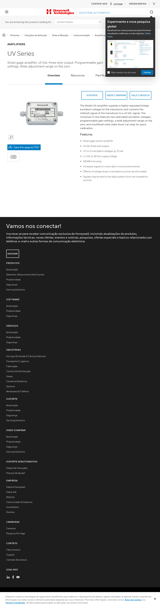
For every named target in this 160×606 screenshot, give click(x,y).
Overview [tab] (54, 75)
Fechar (147, 72)
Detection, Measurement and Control (25, 274)
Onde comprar (116, 95)
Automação (12, 269)
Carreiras (11, 528)
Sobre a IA (11, 492)
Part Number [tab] (103, 75)
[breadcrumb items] (4, 35)
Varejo (9, 376)
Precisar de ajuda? (15, 473)
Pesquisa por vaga (15, 533)
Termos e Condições (15, 602)
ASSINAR (13, 253)
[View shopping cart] (153, 3)
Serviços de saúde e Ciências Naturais (26, 356)
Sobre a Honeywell (15, 487)
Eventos (10, 512)
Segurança (11, 284)
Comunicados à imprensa (19, 502)
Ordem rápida (137, 3)
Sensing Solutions (15, 289)
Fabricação (12, 366)
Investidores (12, 507)
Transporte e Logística (17, 361)
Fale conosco (140, 95)
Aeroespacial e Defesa (17, 391)
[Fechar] (155, 598)
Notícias (10, 497)
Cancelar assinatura (16, 559)
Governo (10, 386)
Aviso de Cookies (133, 599)
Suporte (92, 95)
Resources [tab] (78, 75)
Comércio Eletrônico (16, 381)
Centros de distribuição (18, 371)
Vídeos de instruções (17, 468)
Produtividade (13, 279)
